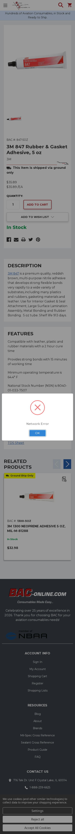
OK (37, 433)
